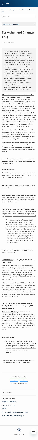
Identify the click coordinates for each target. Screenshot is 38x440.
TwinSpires (5, 10)
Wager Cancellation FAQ (9, 401)
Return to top (6, 392)
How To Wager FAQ (8, 405)
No (24, 380)
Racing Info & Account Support (18, 10)
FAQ (3, 12)
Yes (14, 380)
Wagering (31, 10)
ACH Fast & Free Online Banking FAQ (13, 415)
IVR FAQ (4, 408)
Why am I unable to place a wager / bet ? (15, 412)
